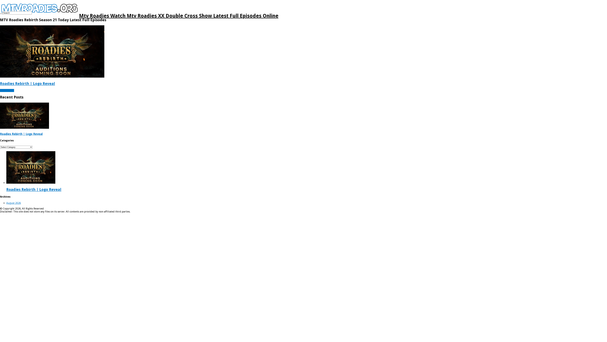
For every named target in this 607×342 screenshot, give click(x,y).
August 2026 (13, 203)
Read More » (7, 90)
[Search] (1, 13)
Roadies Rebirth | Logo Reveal (27, 83)
